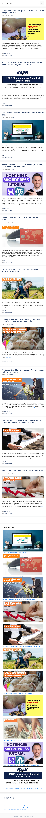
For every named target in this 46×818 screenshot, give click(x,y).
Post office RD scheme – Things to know (12, 740)
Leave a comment (7, 55)
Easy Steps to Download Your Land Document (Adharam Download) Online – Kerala (21, 421)
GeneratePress (30, 816)
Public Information (7, 53)
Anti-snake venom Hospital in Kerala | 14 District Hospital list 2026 (23, 11)
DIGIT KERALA (7, 3)
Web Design (6, 155)
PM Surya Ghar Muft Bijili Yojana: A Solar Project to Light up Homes (23, 371)
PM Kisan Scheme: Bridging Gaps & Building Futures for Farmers (20, 270)
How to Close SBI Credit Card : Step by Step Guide (20, 218)
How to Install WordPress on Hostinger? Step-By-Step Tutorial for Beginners (23, 165)
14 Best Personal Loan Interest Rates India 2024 (22, 470)
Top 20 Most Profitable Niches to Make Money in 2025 (23, 113)
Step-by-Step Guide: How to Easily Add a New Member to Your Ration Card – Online (21, 320)
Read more (11, 49)
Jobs (4, 104)
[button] (38, 3)
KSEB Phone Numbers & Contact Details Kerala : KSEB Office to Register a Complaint (22, 63)
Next (6, 520)
